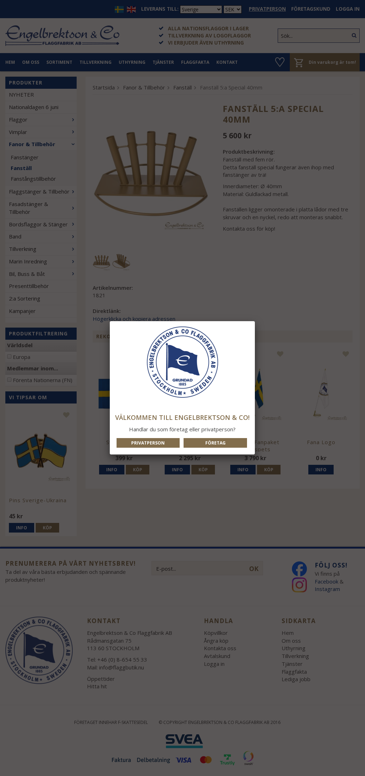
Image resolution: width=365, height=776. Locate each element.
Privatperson (148, 443)
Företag (215, 443)
